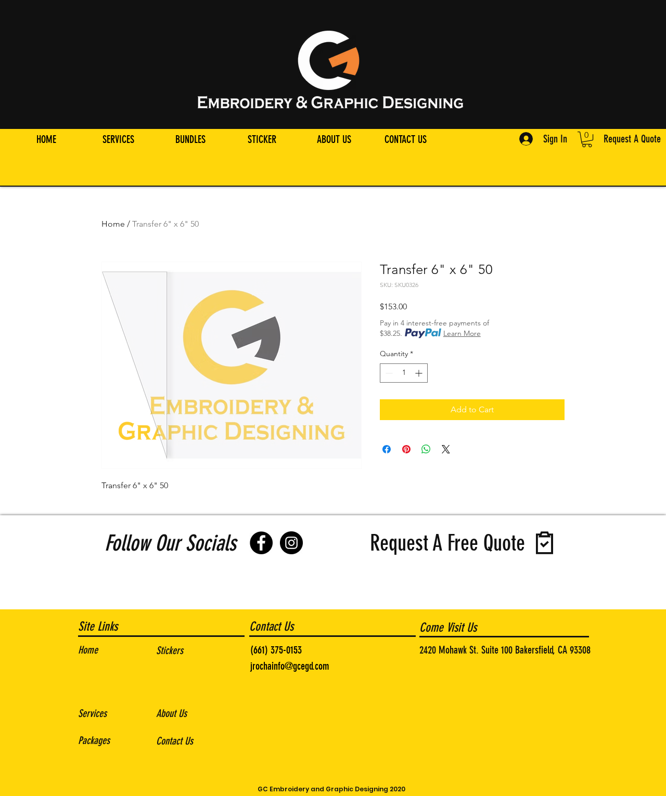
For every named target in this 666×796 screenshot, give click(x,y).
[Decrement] (387, 373)
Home (113, 224)
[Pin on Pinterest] (406, 449)
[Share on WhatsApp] (426, 449)
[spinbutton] (403, 373)
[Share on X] (446, 449)
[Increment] (419, 373)
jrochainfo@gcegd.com (289, 666)
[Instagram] (291, 542)
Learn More (462, 333)
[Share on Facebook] (386, 449)
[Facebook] (261, 542)
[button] (587, 139)
